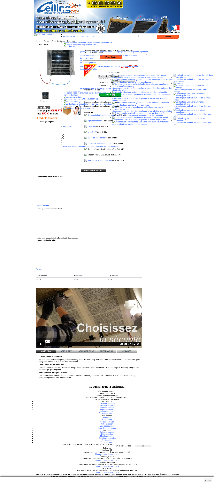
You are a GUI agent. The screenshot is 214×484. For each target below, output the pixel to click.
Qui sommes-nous (107, 432)
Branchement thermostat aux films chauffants (119, 56)
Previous (37, 96)
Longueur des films (88, 45)
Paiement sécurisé (107, 408)
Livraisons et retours (107, 404)
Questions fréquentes (107, 412)
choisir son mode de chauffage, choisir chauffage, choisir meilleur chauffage (86, 94)
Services (126, 351)
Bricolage (77, 102)
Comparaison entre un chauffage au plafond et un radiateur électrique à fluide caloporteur (140, 100)
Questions (106, 351)
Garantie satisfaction (107, 406)
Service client (107, 440)
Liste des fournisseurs (107, 428)
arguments (78, 99)
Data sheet (66, 351)
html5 (72, 47)
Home (38, 41)
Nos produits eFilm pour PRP (100, 42)
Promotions (107, 418)
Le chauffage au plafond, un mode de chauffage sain (192, 115)
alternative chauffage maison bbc (154, 92)
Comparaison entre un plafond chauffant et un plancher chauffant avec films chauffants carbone (142, 89)
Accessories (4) (86, 351)
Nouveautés (107, 420)
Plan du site (107, 414)
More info (46, 351)
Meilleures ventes (107, 422)
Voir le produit (43, 205)
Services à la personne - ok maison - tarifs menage (190, 91)
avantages (78, 97)
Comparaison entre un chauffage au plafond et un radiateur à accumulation (142, 111)
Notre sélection (107, 424)
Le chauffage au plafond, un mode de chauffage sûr (192, 123)
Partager (39, 269)
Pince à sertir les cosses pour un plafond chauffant (125, 67)
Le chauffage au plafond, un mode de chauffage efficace (192, 99)
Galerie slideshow (87, 108)
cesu (181, 83)
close (208, 480)
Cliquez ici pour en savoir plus (107, 454)
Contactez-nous (107, 442)
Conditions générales (107, 438)
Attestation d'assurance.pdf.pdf (100, 161)
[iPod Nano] (45, 103)
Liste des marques (107, 426)
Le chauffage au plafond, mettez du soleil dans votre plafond (192, 80)
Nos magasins (107, 434)
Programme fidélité (107, 410)
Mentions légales (107, 436)
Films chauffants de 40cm (54, 41)
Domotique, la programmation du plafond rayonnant (127, 52)
